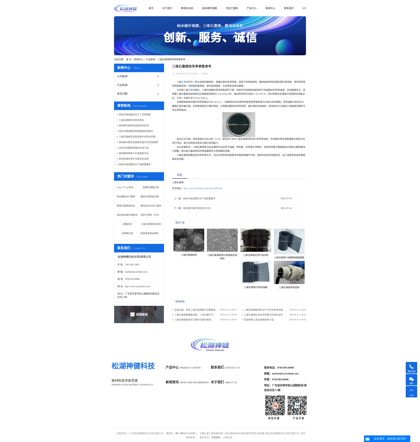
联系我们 (289, 8)
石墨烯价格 (127, 233)
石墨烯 (184, 82)
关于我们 (167, 8)
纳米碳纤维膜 (209, 8)
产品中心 (252, 8)
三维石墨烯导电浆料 (151, 224)
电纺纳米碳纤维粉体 (127, 215)
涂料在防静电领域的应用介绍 (134, 148)
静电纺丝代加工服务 (151, 206)
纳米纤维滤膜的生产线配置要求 (135, 164)
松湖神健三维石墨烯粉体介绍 (259, 320)
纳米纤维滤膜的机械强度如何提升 (136, 131)
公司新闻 (122, 76)
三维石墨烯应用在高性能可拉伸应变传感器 (266, 315)
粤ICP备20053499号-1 (186, 433)
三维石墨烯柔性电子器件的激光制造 (192, 320)
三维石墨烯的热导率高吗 (131, 120)
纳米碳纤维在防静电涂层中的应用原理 (138, 142)
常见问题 (122, 93)
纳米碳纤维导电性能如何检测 (134, 125)
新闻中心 (270, 8)
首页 (151, 8)
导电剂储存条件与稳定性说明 (134, 159)
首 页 (128, 59)
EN (304, 8)
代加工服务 (232, 8)
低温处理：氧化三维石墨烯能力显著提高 (195, 310)
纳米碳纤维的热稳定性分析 (197, 208)
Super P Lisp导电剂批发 (127, 187)
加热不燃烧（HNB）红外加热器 (151, 215)
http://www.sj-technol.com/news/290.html (203, 188)
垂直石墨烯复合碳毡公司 (151, 196)
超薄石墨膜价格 (151, 187)
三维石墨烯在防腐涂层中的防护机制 (137, 136)
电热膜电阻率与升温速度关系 (134, 153)
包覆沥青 (127, 224)
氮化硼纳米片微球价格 (127, 196)
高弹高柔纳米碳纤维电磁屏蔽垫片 (151, 233)
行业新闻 (150, 59)
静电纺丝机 (187, 8)
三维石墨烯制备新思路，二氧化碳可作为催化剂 (198, 315)
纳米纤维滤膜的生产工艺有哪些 (135, 114)
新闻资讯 (187, 382)
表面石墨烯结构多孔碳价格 (127, 206)
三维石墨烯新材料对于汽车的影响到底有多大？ (268, 310)
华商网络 (215, 437)
